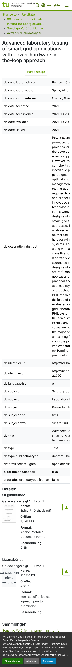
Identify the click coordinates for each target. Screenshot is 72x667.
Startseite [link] (9, 14)
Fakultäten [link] (28, 14)
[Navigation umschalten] (67, 5)
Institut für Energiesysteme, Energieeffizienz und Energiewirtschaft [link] (26, 24)
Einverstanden (13, 661)
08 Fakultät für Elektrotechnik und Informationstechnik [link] (26, 19)
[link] (66, 507)
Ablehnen (31, 661)
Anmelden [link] (54, 5)
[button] (18, 5)
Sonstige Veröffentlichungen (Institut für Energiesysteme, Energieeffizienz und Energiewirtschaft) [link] (26, 28)
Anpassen (48, 661)
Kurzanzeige (36, 72)
